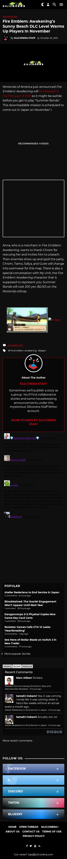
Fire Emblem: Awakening (23, 350)
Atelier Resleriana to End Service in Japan (31, 592)
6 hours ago (55, 710)
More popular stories (17, 653)
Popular (27, 666)
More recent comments (17, 740)
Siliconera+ (50, 826)
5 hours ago (35, 689)
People (7, 666)
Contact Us (30, 831)
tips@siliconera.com (40, 854)
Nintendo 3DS (10, 16)
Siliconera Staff (25, 38)
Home (12, 826)
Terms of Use (51, 831)
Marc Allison (24, 677)
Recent (17, 666)
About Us (12, 831)
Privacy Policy (33, 836)
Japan (42, 350)
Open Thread (28, 826)
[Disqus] (33, 477)
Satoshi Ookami (26, 696)
